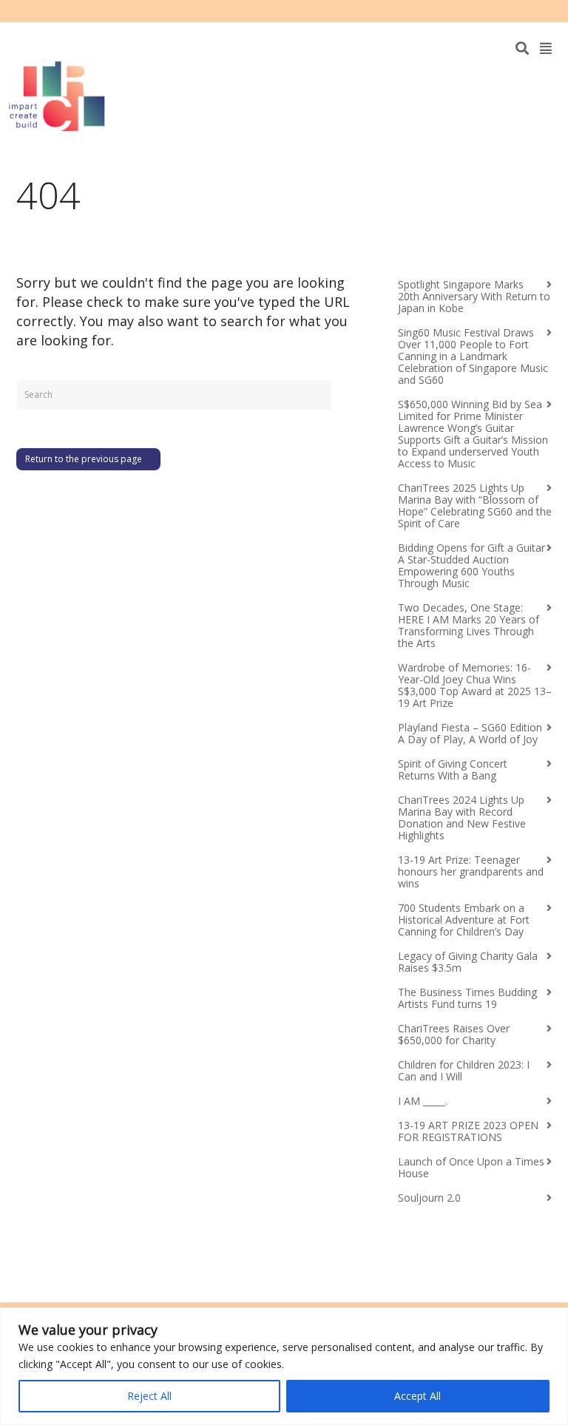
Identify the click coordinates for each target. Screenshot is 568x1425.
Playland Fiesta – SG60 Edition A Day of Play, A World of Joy (470, 733)
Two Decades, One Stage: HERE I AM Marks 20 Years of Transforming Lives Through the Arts (468, 625)
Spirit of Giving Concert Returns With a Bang (452, 769)
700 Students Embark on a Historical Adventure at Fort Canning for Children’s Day (464, 919)
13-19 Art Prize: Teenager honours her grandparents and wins (471, 871)
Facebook (507, 11)
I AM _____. (422, 1101)
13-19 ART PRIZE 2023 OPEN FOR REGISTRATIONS (468, 1131)
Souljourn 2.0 (429, 1198)
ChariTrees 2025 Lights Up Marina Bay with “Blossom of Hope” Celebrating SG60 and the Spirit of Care (475, 505)
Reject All (149, 1396)
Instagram (550, 11)
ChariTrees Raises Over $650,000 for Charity (454, 1034)
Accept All (417, 1396)
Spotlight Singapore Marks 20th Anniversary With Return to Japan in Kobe (474, 296)
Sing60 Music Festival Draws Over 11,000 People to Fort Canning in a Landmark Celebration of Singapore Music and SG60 (473, 356)
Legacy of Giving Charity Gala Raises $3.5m (468, 962)
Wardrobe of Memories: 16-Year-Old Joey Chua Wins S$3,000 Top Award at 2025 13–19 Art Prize (475, 685)
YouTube (529, 11)
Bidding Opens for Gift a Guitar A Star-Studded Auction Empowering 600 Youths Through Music (471, 565)
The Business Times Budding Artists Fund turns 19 (467, 998)
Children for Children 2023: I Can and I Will (464, 1070)
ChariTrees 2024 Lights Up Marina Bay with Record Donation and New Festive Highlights (462, 817)
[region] (284, 1366)
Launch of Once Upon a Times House (471, 1167)
